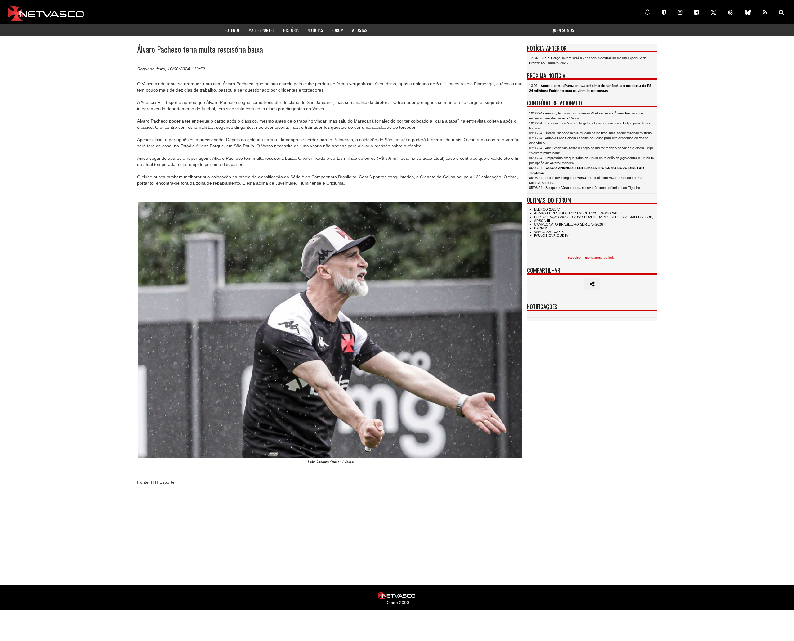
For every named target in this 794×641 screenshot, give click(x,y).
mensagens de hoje (599, 257)
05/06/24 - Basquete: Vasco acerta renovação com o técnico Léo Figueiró (584, 188)
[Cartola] (664, 12)
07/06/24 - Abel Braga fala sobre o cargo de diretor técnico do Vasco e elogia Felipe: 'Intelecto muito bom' (592, 150)
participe (574, 257)
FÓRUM (337, 30)
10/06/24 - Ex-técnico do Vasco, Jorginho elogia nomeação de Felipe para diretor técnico (589, 125)
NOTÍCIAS (315, 30)
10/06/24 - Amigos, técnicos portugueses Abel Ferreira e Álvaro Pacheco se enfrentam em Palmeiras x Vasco (586, 115)
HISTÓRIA (291, 30)
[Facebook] (696, 12)
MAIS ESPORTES (261, 30)
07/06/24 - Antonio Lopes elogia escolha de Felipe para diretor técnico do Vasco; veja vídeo (589, 140)
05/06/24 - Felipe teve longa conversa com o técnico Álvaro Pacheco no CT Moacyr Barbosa (586, 180)
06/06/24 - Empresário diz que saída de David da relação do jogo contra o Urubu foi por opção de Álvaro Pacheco (591, 160)
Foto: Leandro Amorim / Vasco (331, 461)
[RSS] (764, 12)
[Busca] (781, 12)
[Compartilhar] (592, 284)
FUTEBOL (232, 30)
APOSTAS (359, 30)
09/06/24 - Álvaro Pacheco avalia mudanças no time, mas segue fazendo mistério (590, 133)
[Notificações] (647, 12)
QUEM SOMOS (562, 30)
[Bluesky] (747, 12)
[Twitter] (713, 12)
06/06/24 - (586, 170)
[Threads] (730, 12)
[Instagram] (680, 12)
